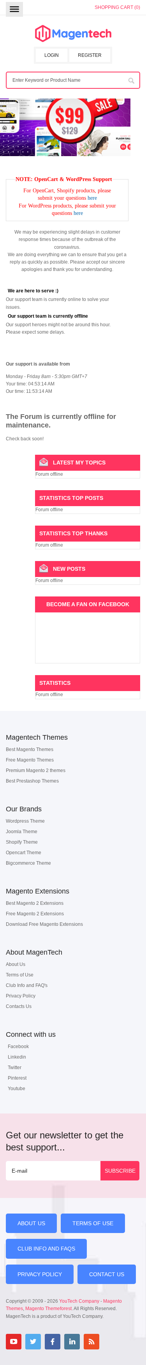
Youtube (16, 1088)
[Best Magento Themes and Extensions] (73, 34)
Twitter (14, 1067)
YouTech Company (79, 1301)
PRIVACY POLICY (40, 1274)
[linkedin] (72, 1341)
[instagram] (111, 1341)
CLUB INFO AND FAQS (46, 1248)
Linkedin (17, 1057)
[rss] (91, 1341)
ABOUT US (31, 1223)
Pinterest (17, 1078)
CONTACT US (106, 1274)
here (92, 198)
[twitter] (33, 1341)
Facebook (18, 1046)
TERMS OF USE (92, 1223)
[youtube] (13, 1341)
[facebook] (52, 1341)
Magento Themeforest (48, 1308)
